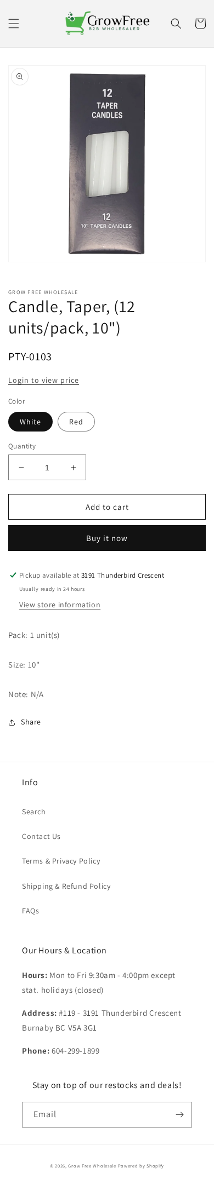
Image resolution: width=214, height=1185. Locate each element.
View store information (59, 604)
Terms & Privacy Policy (61, 861)
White (30, 422)
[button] (14, 23)
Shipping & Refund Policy (66, 886)
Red (76, 422)
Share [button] (31, 722)
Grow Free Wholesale (92, 1166)
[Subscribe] (179, 1115)
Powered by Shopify (141, 1166)
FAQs (30, 911)
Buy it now (107, 538)
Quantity (22, 446)
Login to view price (43, 380)
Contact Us (41, 836)
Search (34, 811)
